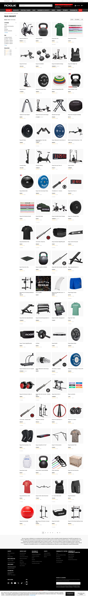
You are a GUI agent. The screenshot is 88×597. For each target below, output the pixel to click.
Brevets (33, 557)
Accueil (5, 13)
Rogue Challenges (71, 556)
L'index (57, 553)
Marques (45, 556)
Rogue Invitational (71, 554)
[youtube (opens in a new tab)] (15, 583)
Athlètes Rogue (70, 557)
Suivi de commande (79, 1)
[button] (51, 5)
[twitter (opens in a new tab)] (18, 583)
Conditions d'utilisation (35, 556)
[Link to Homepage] (10, 5)
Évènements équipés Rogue (72, 559)
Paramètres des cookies (36, 563)
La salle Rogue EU (59, 562)
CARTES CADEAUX (64, 1)
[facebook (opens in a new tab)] (11, 583)
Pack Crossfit (16, 13)
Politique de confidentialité (36, 554)
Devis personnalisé (23, 553)
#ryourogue (58, 556)
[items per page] (72, 19)
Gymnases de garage (59, 560)
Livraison (21, 560)
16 (57, 532)
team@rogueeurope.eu (11, 562)
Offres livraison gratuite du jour (63, 4)
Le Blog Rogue (58, 558)
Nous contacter (72, 1)
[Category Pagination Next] (60, 532)
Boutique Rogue (10, 556)
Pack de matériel (10, 13)
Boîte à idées (22, 562)
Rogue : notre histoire (11, 553)
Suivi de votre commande (24, 556)
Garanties (33, 559)
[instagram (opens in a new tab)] (8, 583)
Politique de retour (77, 586)
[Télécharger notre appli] (26, 583)
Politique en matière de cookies (37, 561)
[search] (35, 5)
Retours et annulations (23, 558)
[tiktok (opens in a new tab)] (21, 583)
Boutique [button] (8, 10)
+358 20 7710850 (10, 560)
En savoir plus (32, 595)
